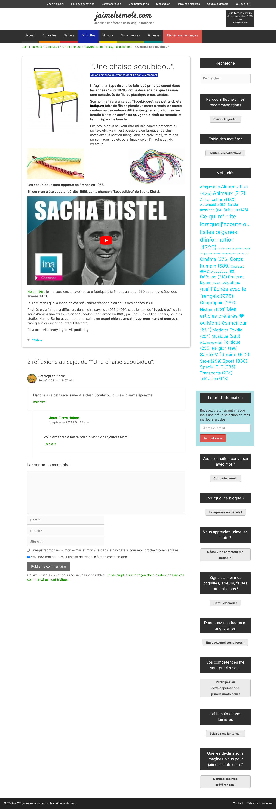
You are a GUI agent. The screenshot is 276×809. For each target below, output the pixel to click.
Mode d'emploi (55, 3)
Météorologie (211, 342)
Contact (238, 803)
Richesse (153, 35)
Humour (108, 35)
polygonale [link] (141, 115)
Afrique (210, 187)
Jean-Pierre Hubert (64, 418)
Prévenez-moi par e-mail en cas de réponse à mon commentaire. (79, 557)
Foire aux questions (82, 3)
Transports (216, 373)
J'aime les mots (32, 47)
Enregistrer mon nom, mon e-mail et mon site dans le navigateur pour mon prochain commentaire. (105, 550)
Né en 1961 (35, 292)
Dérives (69, 35)
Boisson (236, 209)
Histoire (213, 309)
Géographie (217, 302)
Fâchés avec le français (182, 35)
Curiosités (49, 35)
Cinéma (214, 259)
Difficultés (88, 35)
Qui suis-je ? (243, 3)
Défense (213, 276)
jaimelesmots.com (124, 15)
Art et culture (218, 199)
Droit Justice (221, 271)
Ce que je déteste (217, 3)
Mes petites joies (138, 3)
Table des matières (189, 3)
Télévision (214, 378)
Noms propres (130, 35)
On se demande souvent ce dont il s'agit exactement (97, 47)
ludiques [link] (97, 106)
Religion (225, 348)
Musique (37, 339)
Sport (234, 361)
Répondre (39, 401)
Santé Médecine (224, 354)
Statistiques (163, 3)
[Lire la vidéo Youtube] (106, 240)
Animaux (229, 193)
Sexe (211, 361)
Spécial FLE (217, 367)
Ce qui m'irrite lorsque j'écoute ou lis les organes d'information (225, 232)
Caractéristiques (111, 3)
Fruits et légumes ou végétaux (222, 283)
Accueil (30, 35)
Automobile (213, 204)
